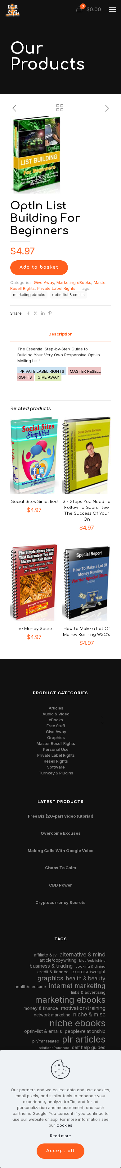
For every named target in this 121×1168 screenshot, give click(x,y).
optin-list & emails (68, 295)
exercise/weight (88, 971)
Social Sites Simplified (34, 502)
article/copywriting (57, 960)
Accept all (60, 1150)
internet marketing (77, 986)
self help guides (88, 1047)
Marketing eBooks (73, 282)
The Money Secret (34, 629)
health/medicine (30, 986)
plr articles (83, 1039)
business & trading (51, 966)
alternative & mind (82, 954)
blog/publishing (92, 961)
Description (60, 333)
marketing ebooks (29, 295)
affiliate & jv (45, 954)
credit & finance (53, 971)
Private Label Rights (56, 288)
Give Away (44, 282)
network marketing (52, 1014)
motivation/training (83, 1008)
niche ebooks (77, 1023)
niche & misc (89, 1014)
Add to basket (39, 267)
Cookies (64, 1125)
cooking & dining (90, 966)
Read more (60, 1135)
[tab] (60, 334)
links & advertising (88, 992)
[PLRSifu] (12, 9)
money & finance (41, 1008)
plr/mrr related (45, 1041)
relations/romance (54, 1048)
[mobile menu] (112, 9)
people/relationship (85, 1031)
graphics (50, 978)
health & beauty (85, 978)
